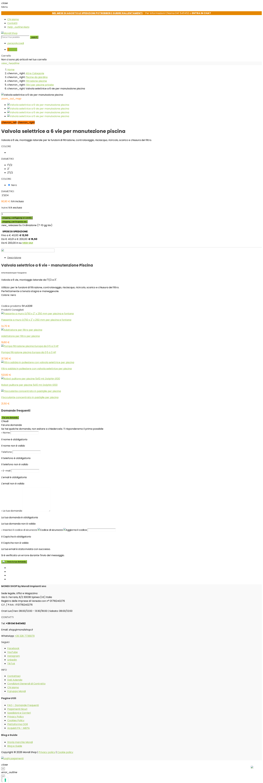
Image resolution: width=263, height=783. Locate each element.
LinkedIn (12, 660)
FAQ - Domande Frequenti (23, 705)
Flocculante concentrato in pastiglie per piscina (29, 397)
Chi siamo (13, 19)
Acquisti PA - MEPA (18, 728)
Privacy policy (47, 752)
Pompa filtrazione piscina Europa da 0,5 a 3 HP (28, 352)
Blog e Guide (14, 746)
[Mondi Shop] (9, 33)
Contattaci (13, 676)
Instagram (13, 656)
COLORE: (6, 179)
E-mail (6, 470)
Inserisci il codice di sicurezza (19, 530)
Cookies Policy (15, 720)
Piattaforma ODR (17, 724)
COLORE (6, 146)
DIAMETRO (7, 159)
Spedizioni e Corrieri (19, 713)
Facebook (13, 648)
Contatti (12, 23)
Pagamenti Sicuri (17, 709)
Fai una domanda (10, 417)
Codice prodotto (11, 306)
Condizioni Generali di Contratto (26, 683)
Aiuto (18, 27)
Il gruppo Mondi (16, 691)
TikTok (11, 663)
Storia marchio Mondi (20, 742)
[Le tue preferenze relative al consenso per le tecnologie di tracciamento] (5, 780)
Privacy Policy (15, 716)
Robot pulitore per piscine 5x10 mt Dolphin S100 (29, 385)
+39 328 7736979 (25, 636)
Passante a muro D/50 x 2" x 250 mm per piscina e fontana (36, 320)
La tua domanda (11, 511)
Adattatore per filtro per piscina (20, 336)
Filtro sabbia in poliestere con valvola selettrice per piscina (36, 368)
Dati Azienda (14, 680)
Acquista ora (14, 221)
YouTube (12, 652)
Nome (5, 432)
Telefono (6, 452)
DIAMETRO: (7, 191)
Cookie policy (65, 752)
